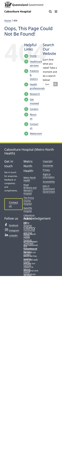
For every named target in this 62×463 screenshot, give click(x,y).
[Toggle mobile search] (50, 11)
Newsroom (36, 133)
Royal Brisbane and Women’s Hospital (30, 189)
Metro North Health (30, 179)
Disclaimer (48, 165)
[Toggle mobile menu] (56, 11)
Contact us (13, 204)
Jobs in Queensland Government (49, 189)
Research (35, 94)
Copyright (47, 161)
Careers (34, 109)
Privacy (46, 169)
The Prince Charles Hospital (29, 200)
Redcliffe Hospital (28, 209)
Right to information (49, 175)
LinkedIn (13, 235)
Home (33, 55)
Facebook (13, 225)
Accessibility (49, 181)
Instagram (14, 230)
